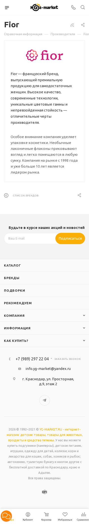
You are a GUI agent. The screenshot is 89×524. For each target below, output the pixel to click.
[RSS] (72, 25)
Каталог (12, 265)
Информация (17, 328)
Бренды (12, 278)
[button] (6, 516)
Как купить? (16, 340)
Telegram (44, 400)
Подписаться (70, 238)
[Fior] (44, 55)
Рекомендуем (18, 303)
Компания (14, 315)
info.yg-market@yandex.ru (48, 368)
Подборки (14, 290)
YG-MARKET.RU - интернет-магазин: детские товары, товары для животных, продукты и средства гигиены (45, 435)
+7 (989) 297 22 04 (32, 359)
